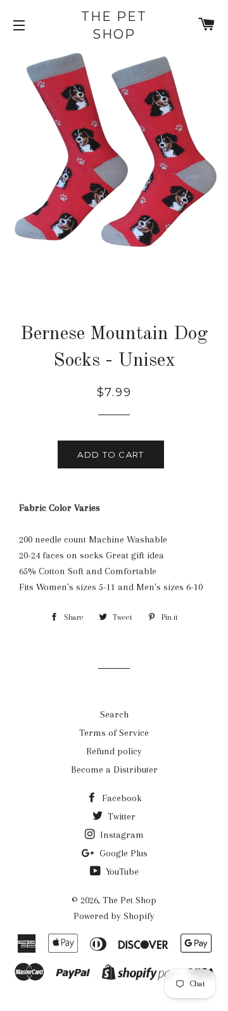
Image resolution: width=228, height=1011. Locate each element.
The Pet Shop (114, 25)
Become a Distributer (114, 769)
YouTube (121, 871)
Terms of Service (114, 732)
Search (114, 714)
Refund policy (114, 751)
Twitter (120, 816)
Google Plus (122, 853)
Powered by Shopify (114, 916)
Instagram (121, 834)
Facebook (120, 798)
